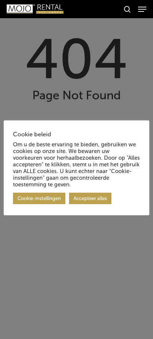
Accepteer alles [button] (90, 198)
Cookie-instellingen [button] (39, 198)
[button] (142, 9)
